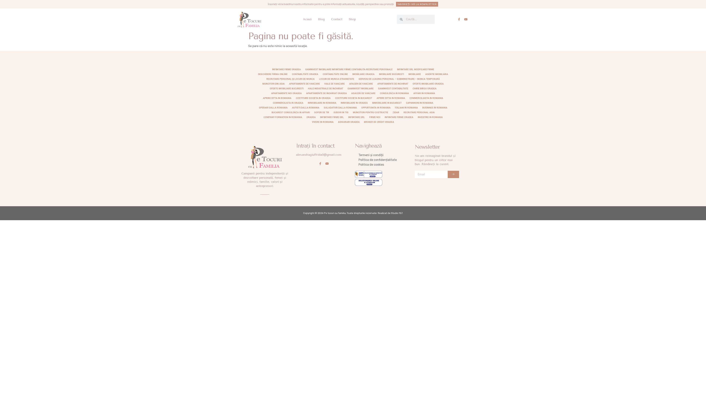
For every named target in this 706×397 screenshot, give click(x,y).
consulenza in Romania (394, 93)
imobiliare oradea (363, 74)
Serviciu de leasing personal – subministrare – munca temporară (399, 79)
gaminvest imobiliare (360, 88)
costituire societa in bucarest (353, 98)
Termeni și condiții (371, 155)
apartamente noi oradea (286, 93)
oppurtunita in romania (376, 107)
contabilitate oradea (305, 74)
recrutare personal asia (419, 112)
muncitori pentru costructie (370, 112)
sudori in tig (341, 112)
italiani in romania (406, 107)
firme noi (374, 117)
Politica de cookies (371, 164)
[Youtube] (466, 19)
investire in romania (430, 117)
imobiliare (414, 74)
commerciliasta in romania (426, 98)
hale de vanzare (334, 84)
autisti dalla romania (305, 107)
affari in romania (424, 93)
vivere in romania (323, 122)
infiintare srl (356, 117)
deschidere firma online (273, 74)
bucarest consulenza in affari (291, 112)
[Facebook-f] (459, 19)
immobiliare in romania (322, 103)
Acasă (307, 19)
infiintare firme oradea (286, 69)
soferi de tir (321, 112)
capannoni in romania (419, 103)
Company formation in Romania (282, 117)
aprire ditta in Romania (277, 98)
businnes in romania (434, 107)
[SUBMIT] (453, 174)
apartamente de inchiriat (392, 84)
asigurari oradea (349, 122)
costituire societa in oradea (313, 98)
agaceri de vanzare (363, 93)
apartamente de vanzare (304, 84)
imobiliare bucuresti (391, 74)
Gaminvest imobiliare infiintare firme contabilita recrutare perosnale (349, 69)
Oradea (311, 117)
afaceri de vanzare (361, 84)
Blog (321, 19)
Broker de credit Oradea (379, 122)
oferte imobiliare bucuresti (287, 88)
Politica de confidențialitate (378, 160)
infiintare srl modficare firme (415, 69)
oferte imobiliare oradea (428, 84)
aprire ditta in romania (391, 98)
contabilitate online (335, 74)
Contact (336, 19)
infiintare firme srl (332, 117)
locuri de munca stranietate (336, 79)
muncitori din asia (273, 84)
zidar (396, 112)
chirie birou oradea (424, 88)
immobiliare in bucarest (387, 103)
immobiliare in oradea (354, 103)
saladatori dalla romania (340, 107)
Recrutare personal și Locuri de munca (290, 79)
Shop (352, 19)
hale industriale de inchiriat (325, 88)
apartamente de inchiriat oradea (326, 93)
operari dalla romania (273, 107)
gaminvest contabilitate (393, 88)
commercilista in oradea (288, 103)
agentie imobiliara (436, 74)
